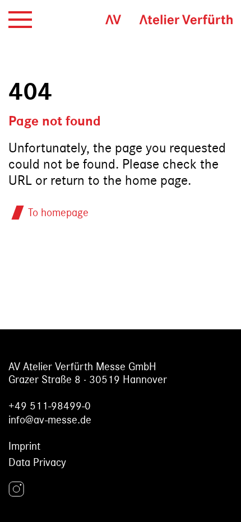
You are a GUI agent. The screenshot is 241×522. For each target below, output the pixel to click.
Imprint (24, 446)
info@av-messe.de (49, 419)
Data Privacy (37, 462)
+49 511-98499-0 (49, 405)
